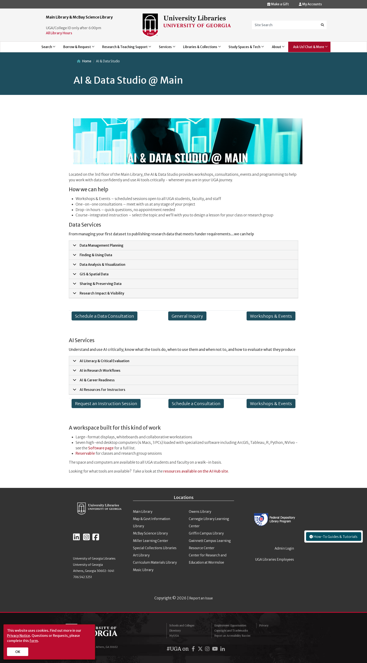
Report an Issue (201, 598)
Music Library (143, 570)
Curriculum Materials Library (155, 562)
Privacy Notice (18, 635)
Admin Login (284, 548)
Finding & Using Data (96, 255)
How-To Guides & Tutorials (335, 536)
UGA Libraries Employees (274, 559)
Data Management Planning (101, 245)
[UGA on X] (201, 649)
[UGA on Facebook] (194, 649)
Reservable (85, 453)
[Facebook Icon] (95, 539)
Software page (101, 448)
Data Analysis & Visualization (102, 264)
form (34, 641)
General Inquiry (187, 316)
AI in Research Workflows (100, 370)
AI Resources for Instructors (102, 389)
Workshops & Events (271, 316)
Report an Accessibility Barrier (232, 635)
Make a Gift (279, 4)
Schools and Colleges (181, 625)
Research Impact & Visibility (102, 293)
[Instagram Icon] (86, 539)
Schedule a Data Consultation (104, 316)
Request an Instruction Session (106, 403)
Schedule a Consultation (196, 403)
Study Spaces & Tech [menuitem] (242, 48)
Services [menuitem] (163, 48)
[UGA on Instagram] (208, 649)
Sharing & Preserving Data (100, 283)
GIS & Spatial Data (94, 274)
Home (86, 61)
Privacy (263, 625)
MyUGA (174, 635)
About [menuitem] (274, 48)
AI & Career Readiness (97, 380)
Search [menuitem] (44, 48)
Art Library (141, 555)
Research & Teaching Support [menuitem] (122, 48)
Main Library (142, 512)
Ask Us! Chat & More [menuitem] (306, 48)
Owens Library (200, 512)
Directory (175, 630)
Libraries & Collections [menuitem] (197, 48)
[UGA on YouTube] (215, 649)
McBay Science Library (150, 533)
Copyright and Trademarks (231, 630)
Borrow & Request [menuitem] (74, 48)
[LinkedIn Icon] (76, 539)
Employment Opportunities (230, 625)
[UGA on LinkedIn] (222, 649)
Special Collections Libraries (154, 548)
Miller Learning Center (150, 541)
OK (17, 652)
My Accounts (312, 4)
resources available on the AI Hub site (195, 471)
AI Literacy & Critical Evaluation (104, 361)
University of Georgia (97, 632)
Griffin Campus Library (206, 533)
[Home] (186, 25)
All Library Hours (59, 33)
